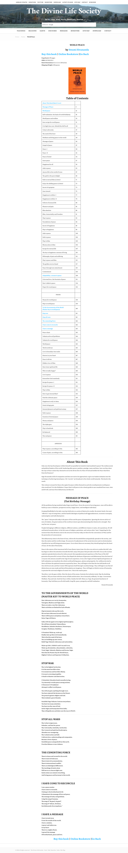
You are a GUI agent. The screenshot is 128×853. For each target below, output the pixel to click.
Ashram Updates (21, 2)
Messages (64, 31)
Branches (53, 850)
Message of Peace (47, 107)
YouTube (40, 2)
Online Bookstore (68, 54)
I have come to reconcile (50, 325)
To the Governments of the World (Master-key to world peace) (53, 308)
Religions (33, 31)
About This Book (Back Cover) (51, 103)
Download (57, 2)
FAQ (49, 850)
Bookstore (48, 2)
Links (58, 850)
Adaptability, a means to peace (51, 275)
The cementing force (49, 321)
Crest (45, 850)
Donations (32, 2)
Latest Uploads (67, 2)
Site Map (77, 2)
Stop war (45, 313)
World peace (46, 111)
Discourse (52, 31)
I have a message (47, 329)
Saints (42, 31)
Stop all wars (46, 317)
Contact (85, 2)
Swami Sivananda (79, 49)
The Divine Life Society (64, 12)
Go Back (84, 54)
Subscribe (92, 2)
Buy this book (49, 54)
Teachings (21, 31)
